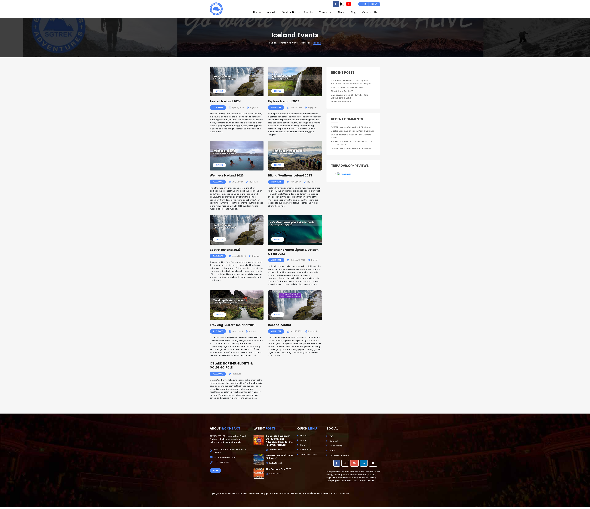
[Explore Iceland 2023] (295, 81)
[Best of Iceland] (295, 305)
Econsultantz (342, 493)
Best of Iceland (279, 325)
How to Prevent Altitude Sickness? (348, 87)
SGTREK (334, 127)
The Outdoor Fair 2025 (342, 91)
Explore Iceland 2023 (283, 101)
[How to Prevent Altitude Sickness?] (259, 459)
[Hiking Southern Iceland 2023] (295, 155)
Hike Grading (336, 445)
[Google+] (354, 463)
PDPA (332, 450)
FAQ (332, 436)
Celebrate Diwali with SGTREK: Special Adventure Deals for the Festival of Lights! (351, 82)
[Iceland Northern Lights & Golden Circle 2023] (295, 230)
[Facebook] (336, 4)
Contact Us (305, 449)
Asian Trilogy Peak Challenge (356, 127)
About (303, 440)
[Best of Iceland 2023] (237, 230)
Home (303, 435)
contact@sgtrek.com (225, 457)
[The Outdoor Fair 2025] (259, 472)
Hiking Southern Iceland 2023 (290, 175)
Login (364, 4)
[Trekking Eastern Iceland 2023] (237, 305)
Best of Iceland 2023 (225, 250)
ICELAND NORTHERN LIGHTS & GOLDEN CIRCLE (231, 365)
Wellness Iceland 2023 (227, 175)
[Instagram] (342, 5)
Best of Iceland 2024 (225, 101)
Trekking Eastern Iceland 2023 (233, 325)
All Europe (218, 107)
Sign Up (374, 4)
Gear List (334, 441)
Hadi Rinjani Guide (340, 141)
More (215, 470)
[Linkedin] (364, 463)
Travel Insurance (308, 454)
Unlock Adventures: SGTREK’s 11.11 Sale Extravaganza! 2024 (349, 96)
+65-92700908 (221, 462)
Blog (302, 445)
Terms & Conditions (339, 455)
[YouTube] (349, 5)
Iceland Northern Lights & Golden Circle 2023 (293, 252)
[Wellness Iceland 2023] (237, 155)
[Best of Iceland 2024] (237, 81)
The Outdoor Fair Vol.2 (342, 101)
